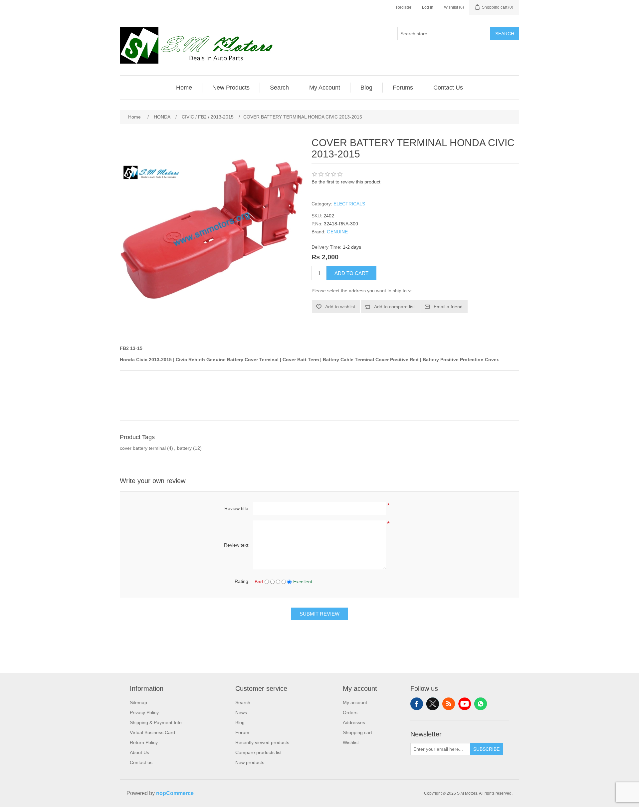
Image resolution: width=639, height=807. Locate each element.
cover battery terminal (143, 448)
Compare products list (258, 752)
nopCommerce (175, 793)
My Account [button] (324, 87)
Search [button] (279, 87)
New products (249, 762)
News (241, 712)
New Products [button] (231, 87)
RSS (448, 703)
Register (403, 7)
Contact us (141, 762)
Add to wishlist (340, 306)
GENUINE (337, 231)
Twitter (432, 703)
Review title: (237, 508)
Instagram (480, 703)
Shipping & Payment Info (156, 722)
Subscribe (486, 749)
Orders (350, 712)
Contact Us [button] (448, 87)
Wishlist (351, 742)
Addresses (354, 722)
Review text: (237, 545)
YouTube (464, 703)
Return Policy (144, 742)
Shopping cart (357, 732)
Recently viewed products (262, 742)
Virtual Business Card (152, 732)
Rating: (242, 581)
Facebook (416, 703)
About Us (139, 752)
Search (504, 33)
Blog (240, 722)
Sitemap (138, 702)
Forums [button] (403, 87)
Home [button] (184, 87)
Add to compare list (394, 306)
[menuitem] (184, 88)
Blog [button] (366, 87)
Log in (427, 7)
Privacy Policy (144, 712)
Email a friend (448, 306)
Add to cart (351, 273)
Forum (242, 732)
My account (355, 702)
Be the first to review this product (346, 181)
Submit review (319, 614)
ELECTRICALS (349, 203)
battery (184, 448)
